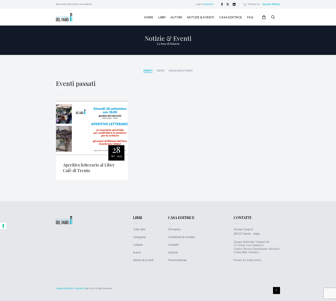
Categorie (139, 237)
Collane (138, 244)
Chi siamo (174, 229)
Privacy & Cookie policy (247, 260)
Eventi (148, 70)
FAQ (250, 17)
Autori (176, 17)
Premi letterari (177, 260)
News (160, 70)
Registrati (208, 4)
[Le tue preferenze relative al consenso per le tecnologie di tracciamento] (3, 225)
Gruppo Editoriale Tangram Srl (252, 241)
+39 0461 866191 (271, 4)
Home (148, 17)
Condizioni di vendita (181, 237)
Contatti (173, 244)
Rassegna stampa (180, 70)
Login (198, 4)
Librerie (173, 252)
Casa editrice (230, 17)
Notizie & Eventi (200, 17)
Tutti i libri (139, 229)
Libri (162, 17)
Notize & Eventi (143, 260)
